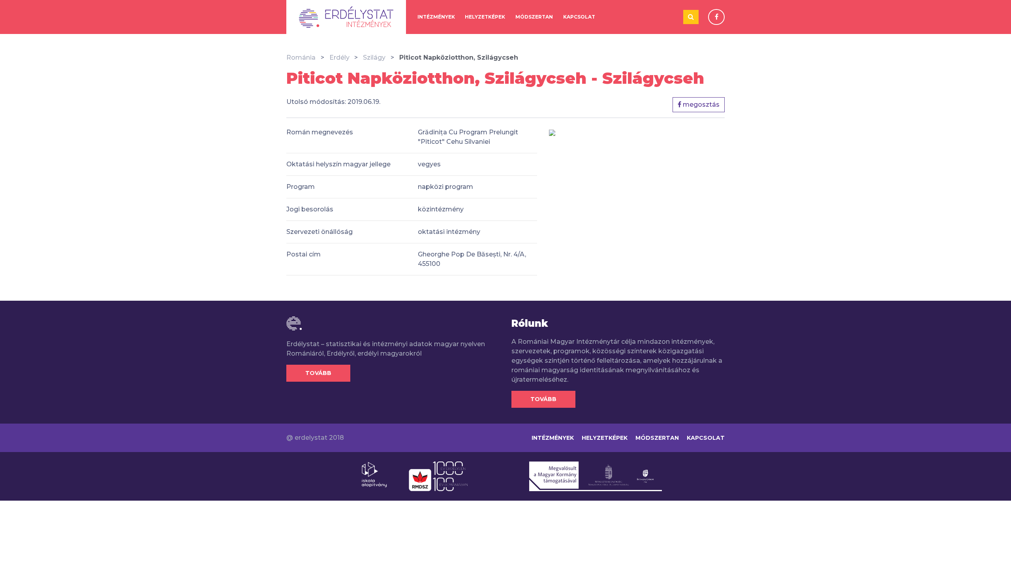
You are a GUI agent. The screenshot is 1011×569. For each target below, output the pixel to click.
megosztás (700, 104)
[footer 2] (438, 475)
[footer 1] (374, 474)
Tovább (318, 373)
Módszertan (534, 17)
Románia (301, 57)
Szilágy (374, 57)
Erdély (339, 57)
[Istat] (346, 17)
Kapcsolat (579, 17)
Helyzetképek (485, 17)
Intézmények (436, 17)
